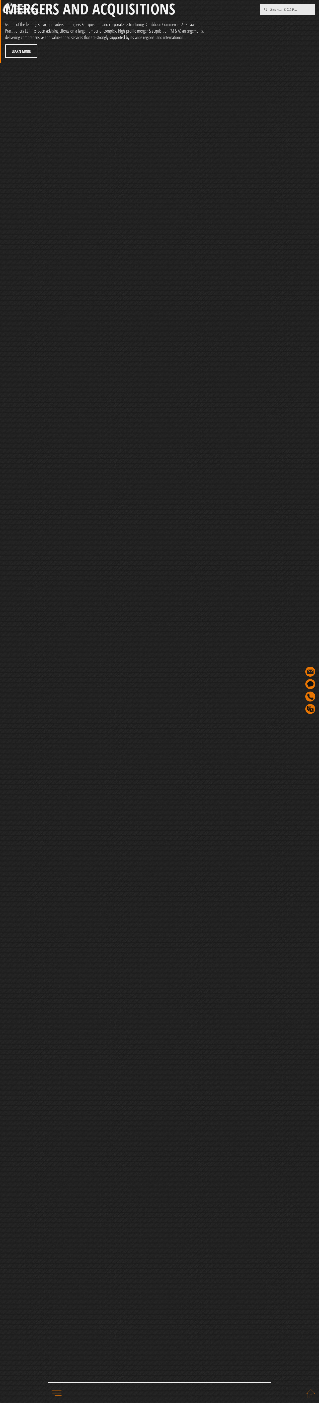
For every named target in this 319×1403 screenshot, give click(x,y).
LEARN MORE (21, 51)
